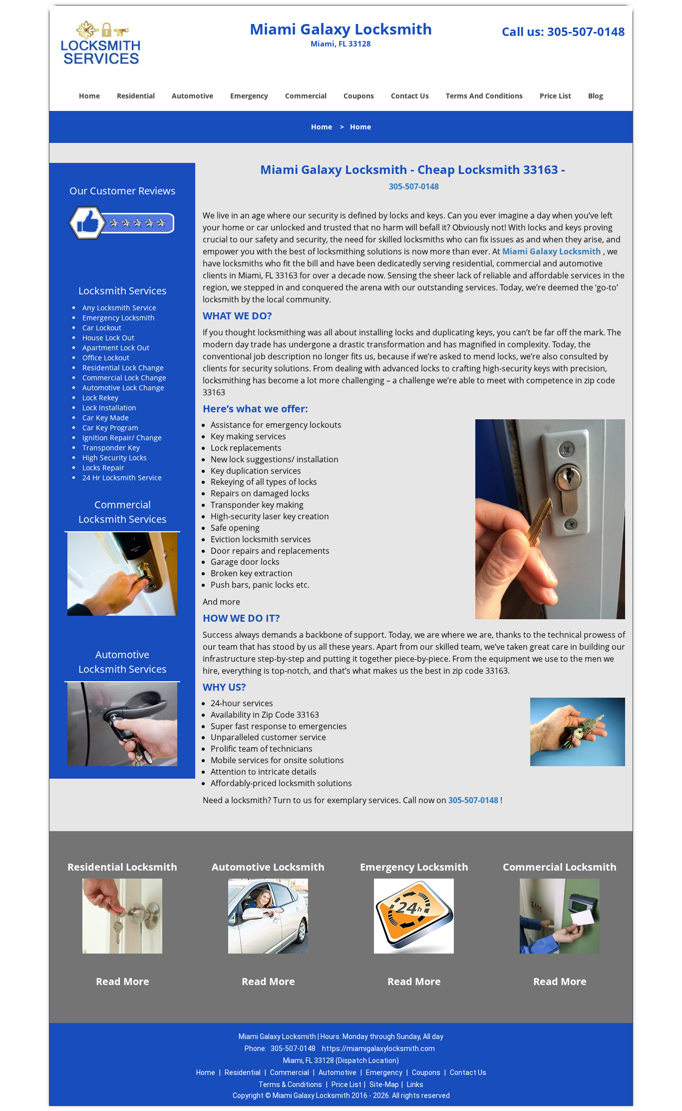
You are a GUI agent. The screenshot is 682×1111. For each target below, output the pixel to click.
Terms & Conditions (290, 1085)
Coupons (358, 95)
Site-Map (384, 1085)
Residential (136, 95)
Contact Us (410, 95)
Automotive (192, 95)
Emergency (249, 95)
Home (89, 95)
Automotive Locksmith (268, 867)
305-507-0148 (586, 31)
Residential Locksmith (122, 867)
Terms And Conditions (484, 95)
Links (415, 1085)
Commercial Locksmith (560, 867)
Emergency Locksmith (414, 867)
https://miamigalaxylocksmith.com (378, 1049)
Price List (555, 95)
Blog (595, 95)
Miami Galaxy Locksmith (551, 251)
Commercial (306, 95)
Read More (122, 981)
